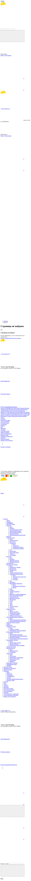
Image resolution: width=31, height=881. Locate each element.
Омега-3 (3, 254)
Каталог (3, 183)
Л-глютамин (4, 210)
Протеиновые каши (6, 299)
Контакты (6, 687)
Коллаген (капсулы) (6, 245)
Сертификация (10, 676)
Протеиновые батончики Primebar (9, 276)
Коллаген (3, 211)
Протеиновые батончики (7, 274)
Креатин (3, 195)
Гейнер (2, 265)
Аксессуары (4, 291)
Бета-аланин (4, 206)
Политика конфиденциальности (9, 406)
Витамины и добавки (6, 217)
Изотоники (3, 266)
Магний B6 (3, 246)
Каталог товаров (5, 338)
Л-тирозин (3, 229)
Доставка (3, 303)
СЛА (2, 249)
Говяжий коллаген (5, 212)
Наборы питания (5, 256)
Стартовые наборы (5, 258)
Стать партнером (5, 305)
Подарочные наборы (6, 257)
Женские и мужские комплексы (9, 241)
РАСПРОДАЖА (5, 186)
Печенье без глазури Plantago (8, 282)
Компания (6, 671)
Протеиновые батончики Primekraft (10, 278)
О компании (10, 675)
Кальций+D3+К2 (5, 243)
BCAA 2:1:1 (4, 199)
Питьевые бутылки (5, 293)
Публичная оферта (5, 394)
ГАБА (2, 235)
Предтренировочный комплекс (9, 262)
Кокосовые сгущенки (6, 297)
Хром (2, 250)
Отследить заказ (5, 307)
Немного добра (10, 680)
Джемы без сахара (5, 284)
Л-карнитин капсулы (6, 202)
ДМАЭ (2, 239)
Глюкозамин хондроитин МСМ (9, 219)
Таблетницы (4, 295)
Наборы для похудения (6, 260)
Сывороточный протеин (7, 188)
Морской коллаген (5, 214)
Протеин (3, 187)
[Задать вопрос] (12, 850)
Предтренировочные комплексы (9, 261)
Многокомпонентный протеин (8, 194)
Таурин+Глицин (5, 198)
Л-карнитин (4, 200)
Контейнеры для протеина (7, 292)
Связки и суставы (5, 268)
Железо (2, 234)
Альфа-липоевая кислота (7, 225)
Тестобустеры (4, 215)
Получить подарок (5, 304)
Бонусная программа (9, 689)
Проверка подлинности (10, 668)
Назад (8, 520)
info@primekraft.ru (5, 381)
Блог (5, 683)
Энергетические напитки (7, 264)
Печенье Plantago (5, 281)
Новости (6, 681)
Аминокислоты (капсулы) (7, 226)
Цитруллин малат (5, 207)
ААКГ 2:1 (3, 208)
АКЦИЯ (3, 300)
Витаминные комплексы (7, 233)
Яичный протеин (5, 192)
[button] (5, 108)
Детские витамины (5, 238)
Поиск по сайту (5, 863)
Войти (2, 55)
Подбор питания (8, 669)
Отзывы (9, 677)
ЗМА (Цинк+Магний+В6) (7, 242)
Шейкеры (3, 296)
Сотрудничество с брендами (11, 695)
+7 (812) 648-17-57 (5, 354)
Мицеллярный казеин (6, 190)
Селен (2, 247)
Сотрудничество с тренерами (11, 694)
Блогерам (6, 692)
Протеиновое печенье (6, 280)
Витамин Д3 (4, 221)
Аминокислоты (5, 196)
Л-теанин (3, 227)
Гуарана (3, 237)
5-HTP (2, 223)
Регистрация (8, 55)
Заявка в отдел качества (10, 696)
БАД (2, 230)
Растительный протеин (6, 191)
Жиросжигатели (5, 285)
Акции (2, 301)
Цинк (2, 252)
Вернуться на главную (15, 338)
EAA (2, 204)
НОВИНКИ (4, 184)
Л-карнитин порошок (6, 203)
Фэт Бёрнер (4, 289)
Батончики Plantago (6, 277)
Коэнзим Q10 (4, 222)
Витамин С (3, 231)
